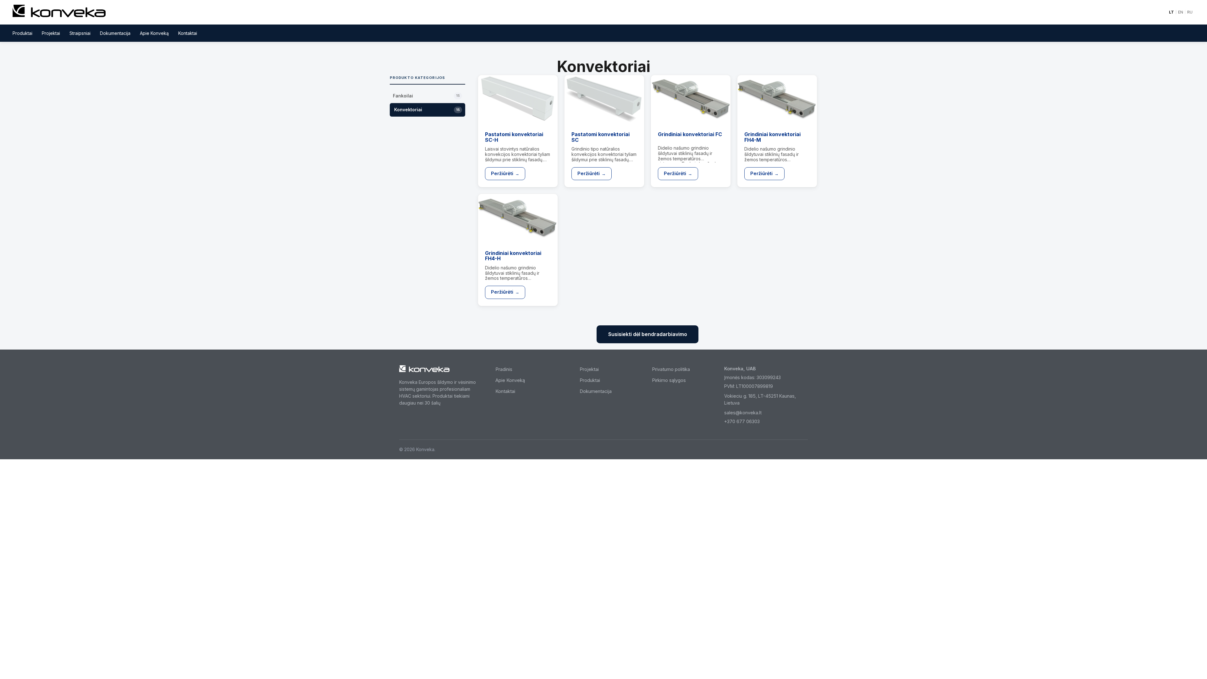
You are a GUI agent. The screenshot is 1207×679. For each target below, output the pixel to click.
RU (1190, 12)
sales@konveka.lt (743, 412)
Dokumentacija (115, 33)
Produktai (22, 33)
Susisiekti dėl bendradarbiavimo (647, 334)
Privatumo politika (671, 369)
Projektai (51, 33)
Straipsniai (80, 33)
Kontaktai (187, 33)
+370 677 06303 (742, 421)
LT (1171, 12)
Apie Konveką (154, 33)
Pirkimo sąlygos (669, 380)
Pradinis (503, 369)
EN (1180, 12)
